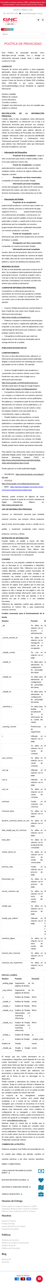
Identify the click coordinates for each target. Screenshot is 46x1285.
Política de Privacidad (11, 1248)
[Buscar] (42, 34)
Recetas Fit (6, 1259)
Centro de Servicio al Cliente (13, 1226)
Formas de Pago (8, 1223)
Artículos (5, 1262)
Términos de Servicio (10, 1240)
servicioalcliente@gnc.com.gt (32, 13)
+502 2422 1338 (12, 13)
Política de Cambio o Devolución (15, 1243)
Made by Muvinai (23, 1276)
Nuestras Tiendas (9, 1221)
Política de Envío (9, 1245)
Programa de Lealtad (10, 1229)
